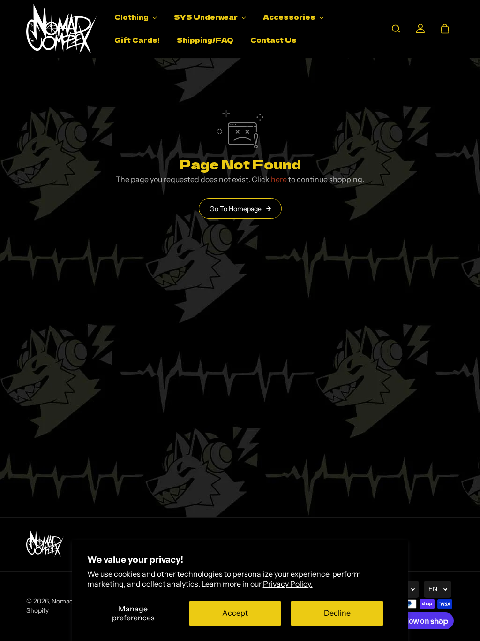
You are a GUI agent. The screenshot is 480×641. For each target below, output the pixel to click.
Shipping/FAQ (205, 40)
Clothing (132, 17)
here (279, 179)
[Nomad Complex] (61, 29)
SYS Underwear (206, 17)
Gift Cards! (137, 40)
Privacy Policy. (288, 583)
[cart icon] (445, 29)
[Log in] (420, 29)
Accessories (290, 17)
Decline (337, 613)
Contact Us (273, 40)
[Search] (396, 29)
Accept (235, 613)
